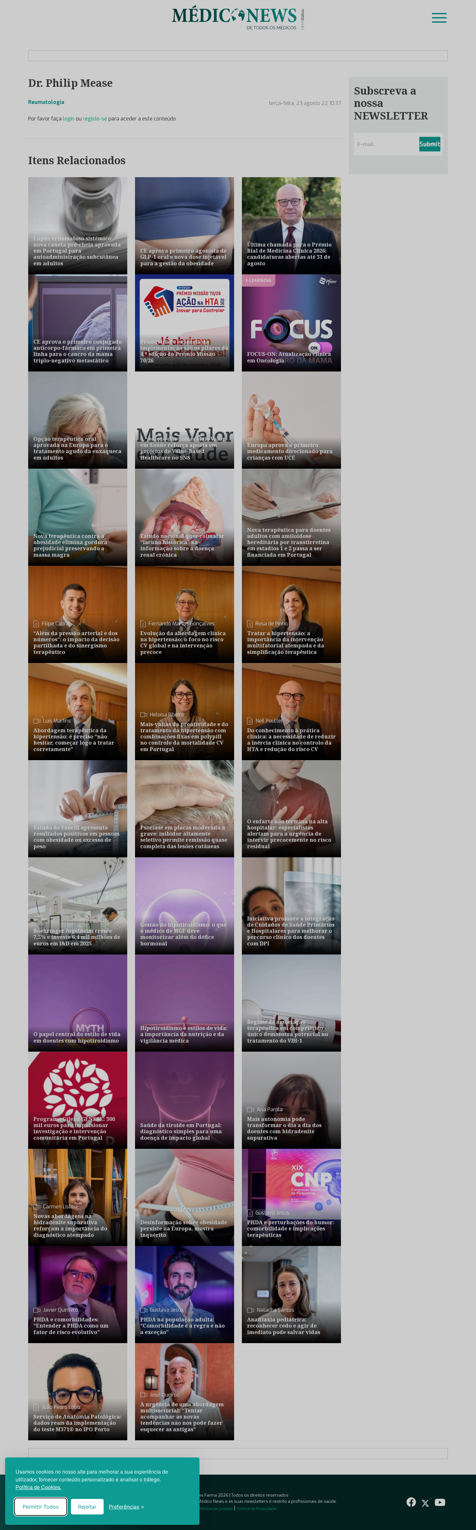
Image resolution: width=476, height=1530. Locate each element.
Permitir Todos (41, 1506)
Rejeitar (87, 1506)
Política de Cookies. (39, 1487)
